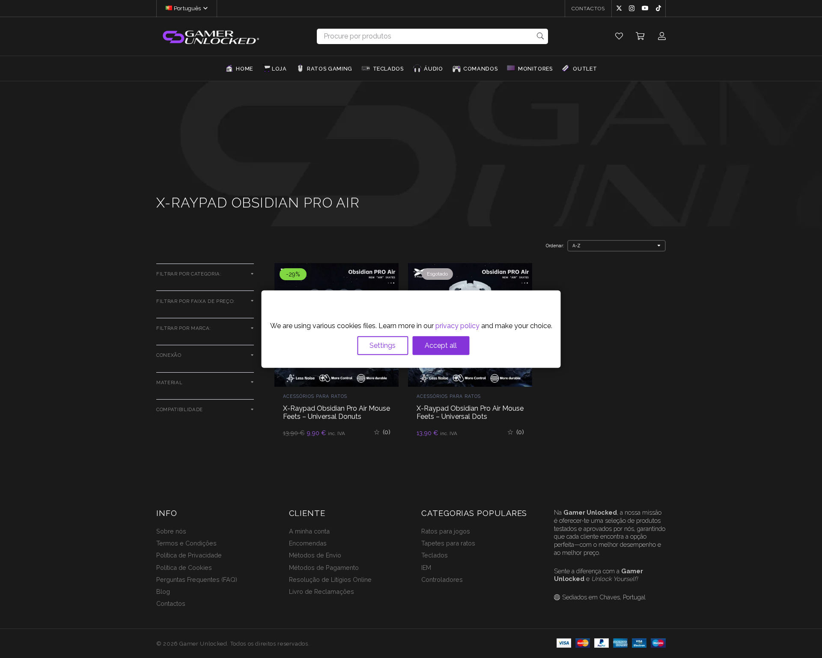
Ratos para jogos (445, 531)
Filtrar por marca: (183, 328)
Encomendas (308, 543)
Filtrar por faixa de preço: (195, 301)
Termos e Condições (186, 543)
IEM (426, 567)
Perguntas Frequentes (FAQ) (196, 579)
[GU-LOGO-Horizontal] (210, 36)
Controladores (442, 579)
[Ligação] (619, 36)
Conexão (169, 355)
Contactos (170, 603)
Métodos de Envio (315, 555)
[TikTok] (658, 8)
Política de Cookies (184, 567)
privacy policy (457, 325)
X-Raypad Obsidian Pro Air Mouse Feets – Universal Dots (470, 412)
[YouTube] (645, 8)
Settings (382, 345)
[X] (619, 8)
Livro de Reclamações (321, 591)
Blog (163, 591)
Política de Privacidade (189, 555)
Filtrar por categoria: (189, 274)
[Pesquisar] (540, 36)
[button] (204, 8)
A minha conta (309, 531)
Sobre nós (171, 531)
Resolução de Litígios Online (330, 579)
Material (169, 382)
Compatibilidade (179, 409)
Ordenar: (555, 245)
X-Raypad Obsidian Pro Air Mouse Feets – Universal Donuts (336, 412)
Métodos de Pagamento (324, 567)
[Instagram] (631, 8)
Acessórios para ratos (315, 396)
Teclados (434, 555)
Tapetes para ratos (448, 543)
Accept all (441, 345)
